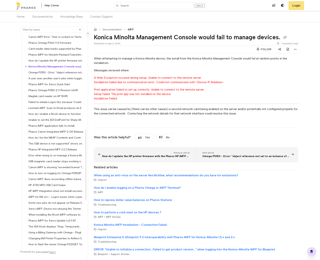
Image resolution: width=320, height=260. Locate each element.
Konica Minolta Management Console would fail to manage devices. (56, 66)
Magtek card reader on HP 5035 (48, 96)
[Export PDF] (288, 49)
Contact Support (101, 16)
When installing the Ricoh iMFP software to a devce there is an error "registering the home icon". (56, 214)
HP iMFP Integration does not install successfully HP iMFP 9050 (56, 190)
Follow (265, 49)
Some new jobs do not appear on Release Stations (56, 202)
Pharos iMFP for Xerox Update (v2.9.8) (52, 220)
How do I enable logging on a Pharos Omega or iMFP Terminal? (137, 187)
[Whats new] (274, 6)
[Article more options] (295, 49)
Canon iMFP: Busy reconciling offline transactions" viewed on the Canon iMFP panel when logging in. (56, 179)
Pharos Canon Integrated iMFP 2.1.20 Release (56, 131)
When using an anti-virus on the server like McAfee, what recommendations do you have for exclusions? (166, 175)
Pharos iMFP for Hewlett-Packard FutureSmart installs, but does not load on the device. (56, 54)
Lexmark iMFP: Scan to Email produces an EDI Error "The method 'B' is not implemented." (56, 107)
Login (296, 5)
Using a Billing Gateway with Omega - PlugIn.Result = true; (56, 232)
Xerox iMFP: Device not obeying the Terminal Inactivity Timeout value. (56, 208)
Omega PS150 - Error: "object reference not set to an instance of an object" (56, 72)
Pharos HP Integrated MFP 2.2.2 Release (53, 149)
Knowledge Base (71, 16)
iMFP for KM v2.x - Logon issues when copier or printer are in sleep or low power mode (56, 196)
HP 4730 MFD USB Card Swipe (47, 185)
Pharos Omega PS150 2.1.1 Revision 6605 (53, 90)
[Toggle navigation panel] (88, 33)
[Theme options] (283, 6)
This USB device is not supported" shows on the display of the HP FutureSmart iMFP (56, 143)
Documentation (42, 16)
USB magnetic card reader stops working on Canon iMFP (56, 161)
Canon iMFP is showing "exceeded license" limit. (56, 167)
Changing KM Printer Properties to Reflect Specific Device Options (56, 238)
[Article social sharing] (280, 49)
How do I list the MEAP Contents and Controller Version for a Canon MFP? (56, 137)
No (168, 137)
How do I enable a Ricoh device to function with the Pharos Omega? (56, 113)
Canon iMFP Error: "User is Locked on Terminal (56, 36)
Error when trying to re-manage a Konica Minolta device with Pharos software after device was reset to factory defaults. (56, 155)
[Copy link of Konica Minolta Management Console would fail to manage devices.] (285, 38)
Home (21, 16)
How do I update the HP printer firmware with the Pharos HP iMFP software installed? (56, 60)
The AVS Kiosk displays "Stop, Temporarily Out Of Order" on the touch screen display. (56, 226)
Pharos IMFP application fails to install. (52, 125)
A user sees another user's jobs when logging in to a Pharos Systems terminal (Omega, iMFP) (56, 78)
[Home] (25, 5)
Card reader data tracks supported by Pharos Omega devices (56, 48)
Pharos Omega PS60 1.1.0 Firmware (50, 42)
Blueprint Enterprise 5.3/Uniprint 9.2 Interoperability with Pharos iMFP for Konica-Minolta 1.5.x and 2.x (164, 237)
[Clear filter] (80, 30)
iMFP (131, 29)
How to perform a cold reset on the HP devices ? (127, 212)
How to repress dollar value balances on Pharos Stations (133, 200)
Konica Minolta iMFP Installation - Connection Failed (130, 224)
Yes (147, 137)
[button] (160, 5)
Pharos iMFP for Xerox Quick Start (49, 84)
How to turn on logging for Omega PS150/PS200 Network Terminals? (56, 173)
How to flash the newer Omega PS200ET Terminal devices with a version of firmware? (56, 244)
